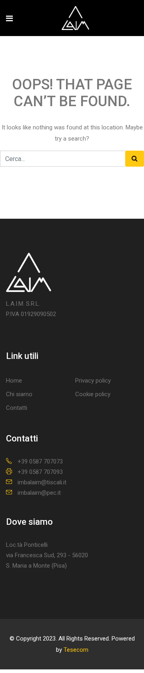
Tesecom (76, 649)
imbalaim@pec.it (39, 492)
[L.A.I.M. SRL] (75, 18)
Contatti (16, 407)
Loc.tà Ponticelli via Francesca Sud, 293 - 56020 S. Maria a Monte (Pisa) (47, 555)
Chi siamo (19, 394)
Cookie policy (92, 394)
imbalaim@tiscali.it (42, 482)
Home (14, 380)
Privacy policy (93, 380)
